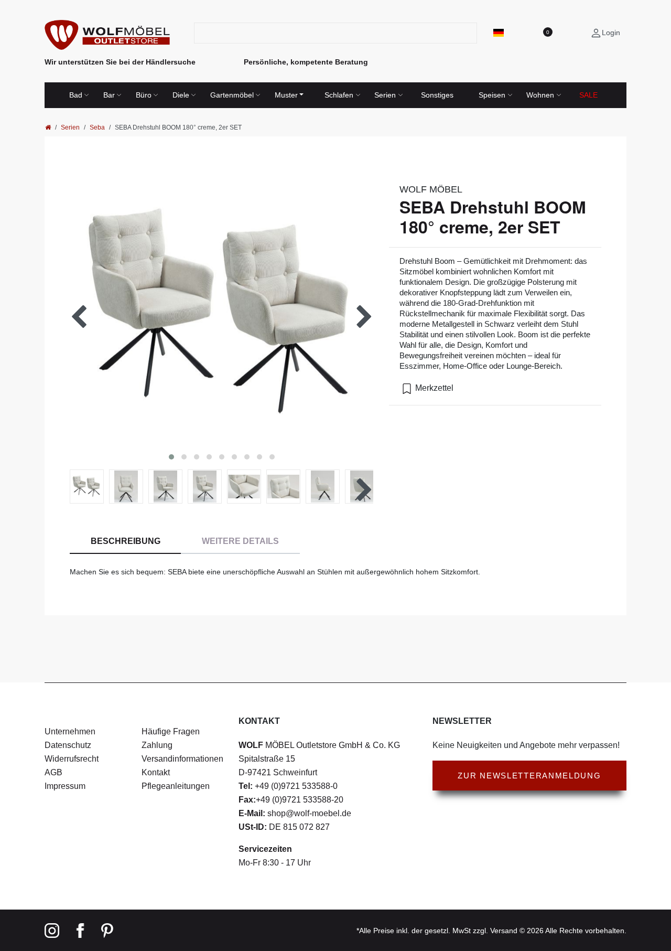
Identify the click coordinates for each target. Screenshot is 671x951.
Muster (286, 95)
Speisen (492, 95)
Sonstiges (437, 95)
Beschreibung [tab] (125, 541)
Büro (143, 95)
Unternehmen (70, 731)
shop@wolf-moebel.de (308, 813)
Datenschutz (68, 745)
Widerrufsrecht (72, 758)
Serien (385, 95)
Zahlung (157, 745)
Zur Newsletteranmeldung (529, 775)
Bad (75, 95)
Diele (180, 95)
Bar (109, 95)
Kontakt (156, 772)
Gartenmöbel (232, 95)
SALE (588, 95)
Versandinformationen (182, 758)
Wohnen (540, 95)
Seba (97, 127)
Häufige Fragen (171, 731)
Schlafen (338, 95)
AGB (53, 772)
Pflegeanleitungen (176, 786)
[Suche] (470, 33)
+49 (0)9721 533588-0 (295, 786)
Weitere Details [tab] (240, 541)
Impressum (65, 786)
